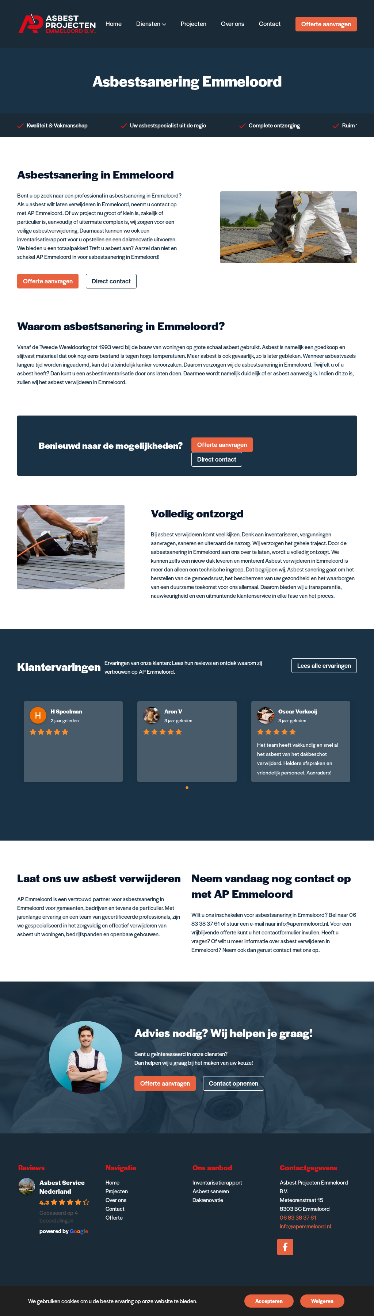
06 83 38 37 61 (298, 1217)
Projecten (117, 1191)
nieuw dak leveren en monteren (227, 560)
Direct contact (111, 280)
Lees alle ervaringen (324, 665)
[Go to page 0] (187, 787)
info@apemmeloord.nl (302, 923)
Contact (115, 1208)
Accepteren (269, 1300)
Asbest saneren (210, 1191)
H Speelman (66, 711)
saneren (187, 543)
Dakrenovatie (207, 1200)
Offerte (114, 1217)
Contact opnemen (233, 1083)
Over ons (116, 1200)
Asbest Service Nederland (62, 1187)
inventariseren (281, 534)
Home (112, 1182)
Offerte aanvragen (326, 23)
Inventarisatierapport (217, 1182)
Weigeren (322, 1300)
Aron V (173, 711)
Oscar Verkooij (297, 711)
